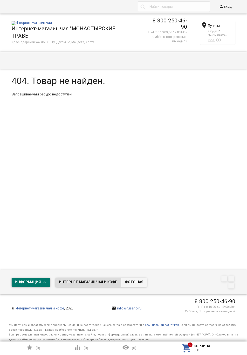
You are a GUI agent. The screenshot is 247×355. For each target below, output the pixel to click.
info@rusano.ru (126, 308)
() (33, 347)
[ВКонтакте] (224, 279)
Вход (225, 6)
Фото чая (134, 282)
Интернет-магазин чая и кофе (39, 308)
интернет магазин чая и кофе (88, 282)
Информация (28, 282)
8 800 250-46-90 (170, 23)
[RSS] (231, 279)
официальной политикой (162, 325)
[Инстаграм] (231, 286)
